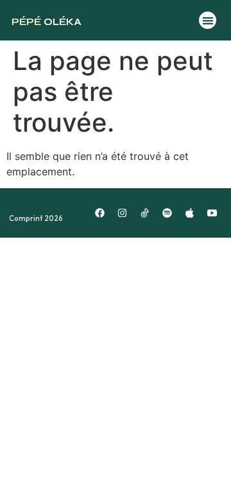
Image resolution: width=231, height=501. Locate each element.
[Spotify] (167, 213)
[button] (207, 20)
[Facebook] (100, 213)
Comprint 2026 (36, 218)
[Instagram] (122, 213)
